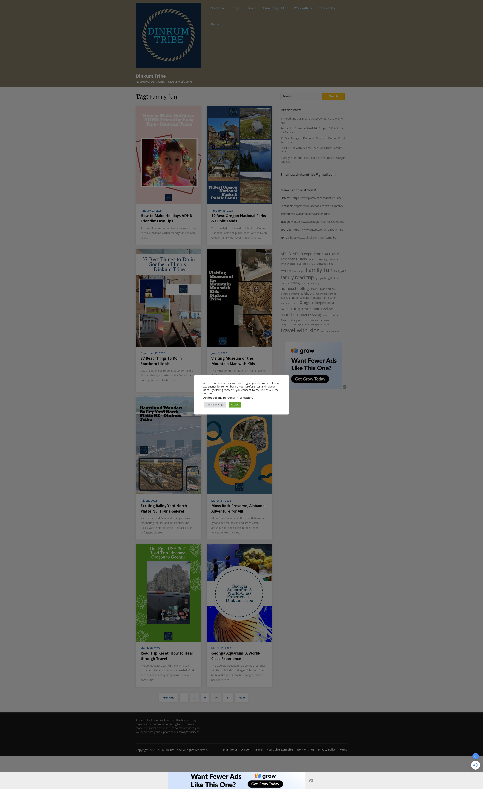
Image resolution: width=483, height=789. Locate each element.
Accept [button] (235, 404)
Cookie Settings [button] (215, 404)
